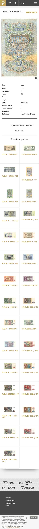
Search (15, 3)
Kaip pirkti (8, 497)
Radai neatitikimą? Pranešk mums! (23, 125)
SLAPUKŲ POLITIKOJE (13, 528)
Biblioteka (31, 12)
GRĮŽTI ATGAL (19, 131)
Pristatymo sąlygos (10, 500)
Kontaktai (8, 506)
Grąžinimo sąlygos (10, 503)
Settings (10, 3)
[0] (19, 3)
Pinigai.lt (3, 3)
